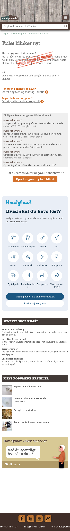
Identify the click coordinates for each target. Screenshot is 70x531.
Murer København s (12, 162)
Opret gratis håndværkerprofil (21, 101)
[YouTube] (39, 519)
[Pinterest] (48, 519)
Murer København (12, 151)
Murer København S (12, 120)
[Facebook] (22, 519)
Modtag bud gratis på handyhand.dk (35, 296)
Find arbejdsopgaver (35, 303)
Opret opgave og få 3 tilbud (35, 179)
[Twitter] (31, 519)
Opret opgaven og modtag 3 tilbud (23, 92)
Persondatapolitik (60, 526)
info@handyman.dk (34, 526)
